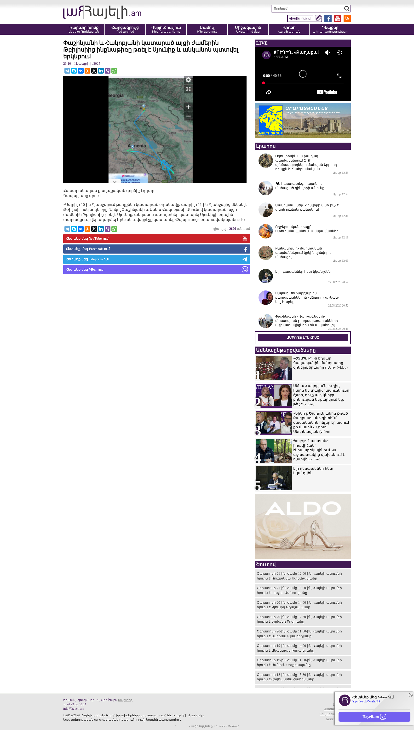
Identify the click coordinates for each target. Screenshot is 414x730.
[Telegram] (67, 71)
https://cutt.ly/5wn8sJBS (366, 701)
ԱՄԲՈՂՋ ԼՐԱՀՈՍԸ (303, 337)
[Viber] (107, 71)
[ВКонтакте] (81, 71)
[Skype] (74, 71)
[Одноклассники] (87, 71)
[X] (94, 71)
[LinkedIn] (101, 71)
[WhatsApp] (114, 71)
